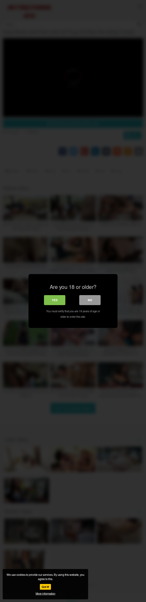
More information (45, 593)
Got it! (45, 587)
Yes (55, 300)
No (90, 300)
